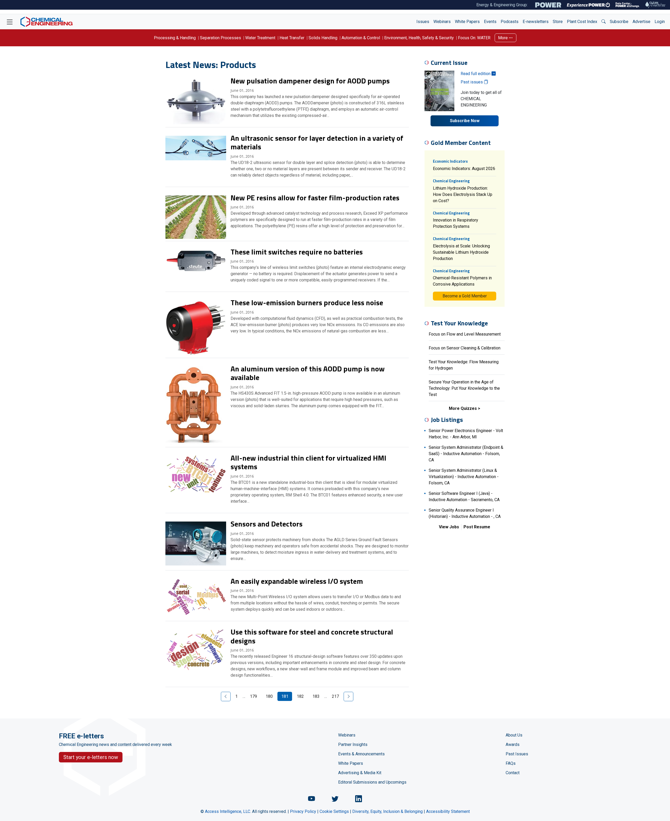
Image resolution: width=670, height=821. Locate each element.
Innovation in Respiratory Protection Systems (455, 223)
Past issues (472, 82)
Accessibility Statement (448, 811)
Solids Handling (323, 37)
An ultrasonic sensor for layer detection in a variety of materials (317, 142)
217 (335, 696)
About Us (514, 735)
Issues (422, 21)
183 (316, 696)
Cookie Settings (334, 811)
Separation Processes (220, 37)
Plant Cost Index (582, 21)
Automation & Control (361, 37)
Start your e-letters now (90, 757)
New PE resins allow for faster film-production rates (315, 197)
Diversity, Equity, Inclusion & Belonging (387, 811)
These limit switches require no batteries (297, 251)
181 (284, 696)
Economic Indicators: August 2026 (464, 168)
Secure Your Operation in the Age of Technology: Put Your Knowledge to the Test (464, 388)
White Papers (467, 21)
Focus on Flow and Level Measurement (465, 334)
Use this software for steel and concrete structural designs (312, 636)
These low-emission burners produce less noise (307, 302)
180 (269, 696)
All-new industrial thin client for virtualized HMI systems (308, 462)
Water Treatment (260, 37)
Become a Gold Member (465, 295)
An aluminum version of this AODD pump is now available (308, 373)
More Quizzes (463, 408)
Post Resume (477, 526)
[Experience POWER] (588, 5)
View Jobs (449, 526)
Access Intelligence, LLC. (228, 811)
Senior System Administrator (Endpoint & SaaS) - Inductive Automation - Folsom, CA (466, 453)
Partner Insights (352, 744)
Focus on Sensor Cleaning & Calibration (464, 348)
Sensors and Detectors (267, 523)
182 (300, 696)
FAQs (511, 763)
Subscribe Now (464, 120)
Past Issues (517, 753)
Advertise (641, 21)
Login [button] (660, 21)
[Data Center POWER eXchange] (628, 5)
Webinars (442, 21)
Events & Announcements (361, 753)
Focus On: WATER (474, 37)
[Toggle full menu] (9, 21)
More (503, 37)
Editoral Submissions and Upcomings (372, 782)
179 (253, 696)
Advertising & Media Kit (359, 772)
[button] (603, 21)
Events (490, 21)
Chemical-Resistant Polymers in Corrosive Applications (462, 281)
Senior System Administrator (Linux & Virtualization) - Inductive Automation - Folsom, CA (464, 476)
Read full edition (476, 73)
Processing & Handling (175, 37)
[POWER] (548, 5)
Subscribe (619, 21)
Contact (513, 772)
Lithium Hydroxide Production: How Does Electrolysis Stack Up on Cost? (462, 194)
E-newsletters (536, 21)
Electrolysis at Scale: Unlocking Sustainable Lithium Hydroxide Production (461, 252)
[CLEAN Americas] (655, 5)
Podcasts (509, 21)
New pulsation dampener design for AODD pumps (310, 80)
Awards (513, 744)
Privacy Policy (303, 811)
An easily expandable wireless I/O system (297, 581)
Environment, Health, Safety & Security (419, 37)
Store (558, 21)
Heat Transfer (292, 37)
